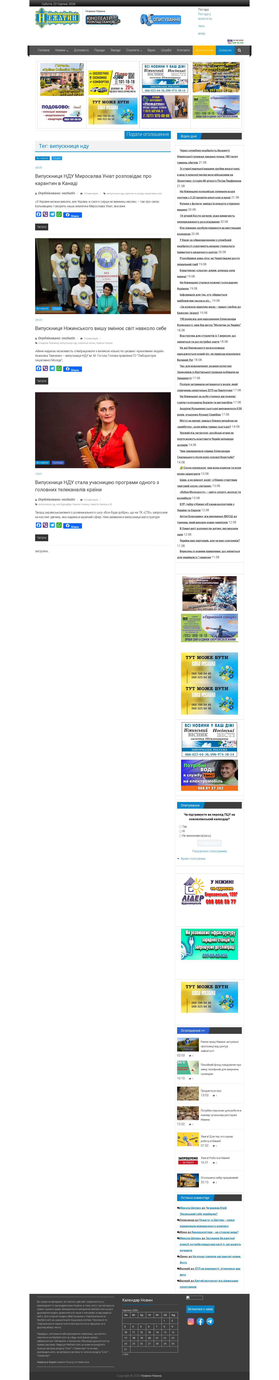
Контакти (183, 50)
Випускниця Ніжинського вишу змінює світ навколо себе (100, 328)
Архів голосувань (193, 858)
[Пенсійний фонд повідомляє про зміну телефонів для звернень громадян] (188, 1067)
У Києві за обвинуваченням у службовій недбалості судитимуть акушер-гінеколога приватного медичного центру (206, 246)
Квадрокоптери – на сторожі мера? (215, 1232)
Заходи (115, 50)
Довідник (225, 50)
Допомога (81, 50)
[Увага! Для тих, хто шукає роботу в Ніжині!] (188, 1139)
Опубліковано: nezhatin (56, 193)
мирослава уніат (153, 193)
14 (157, 1332)
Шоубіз (166, 50)
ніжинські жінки (86, 343)
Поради (99, 50)
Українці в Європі (47, 1362)
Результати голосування (209, 851)
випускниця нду (115, 193)
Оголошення (204, 50)
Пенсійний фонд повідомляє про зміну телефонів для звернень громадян (221, 1069)
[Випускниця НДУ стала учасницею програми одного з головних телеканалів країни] (103, 430)
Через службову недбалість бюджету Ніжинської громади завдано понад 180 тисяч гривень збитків (207, 156)
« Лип (125, 1354)
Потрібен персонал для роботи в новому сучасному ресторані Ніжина (221, 1115)
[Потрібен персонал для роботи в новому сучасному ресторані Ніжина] (188, 1113)
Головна (44, 50)
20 (149, 1338)
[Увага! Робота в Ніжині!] (188, 1160)
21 (157, 1338)
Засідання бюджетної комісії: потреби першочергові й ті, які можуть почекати (210, 1244)
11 (133, 1332)
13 (149, 1332)
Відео (151, 50)
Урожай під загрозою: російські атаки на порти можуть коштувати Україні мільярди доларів (205, 439)
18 (133, 1338)
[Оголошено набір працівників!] (188, 1180)
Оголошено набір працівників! (219, 1177)
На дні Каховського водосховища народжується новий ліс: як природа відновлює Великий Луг (208, 354)
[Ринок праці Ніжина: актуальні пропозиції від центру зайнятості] (188, 1044)
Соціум (57, 158)
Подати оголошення (147, 134)
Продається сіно (211, 1090)
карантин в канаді (134, 193)
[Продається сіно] (188, 1093)
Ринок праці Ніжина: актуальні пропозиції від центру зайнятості (220, 1046)
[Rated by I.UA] (194, 1298)
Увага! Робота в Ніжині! (215, 1157)
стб (110, 504)
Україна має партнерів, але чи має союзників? (210, 540)
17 (125, 1338)
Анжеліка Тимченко (49, 343)
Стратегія (132, 50)
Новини (60, 50)
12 (141, 1332)
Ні (183, 831)
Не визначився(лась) (196, 835)
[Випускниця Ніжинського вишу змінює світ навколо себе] (103, 276)
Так (184, 826)
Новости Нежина (98, 504)
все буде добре (64, 504)
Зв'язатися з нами (200, 1309)
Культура (58, 462)
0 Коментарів (91, 193)
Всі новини (42, 158)
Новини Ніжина (95, 11)
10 (125, 1332)
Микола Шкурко (190, 1207)
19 (141, 1338)
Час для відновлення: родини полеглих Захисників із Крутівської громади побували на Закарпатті (208, 372)
